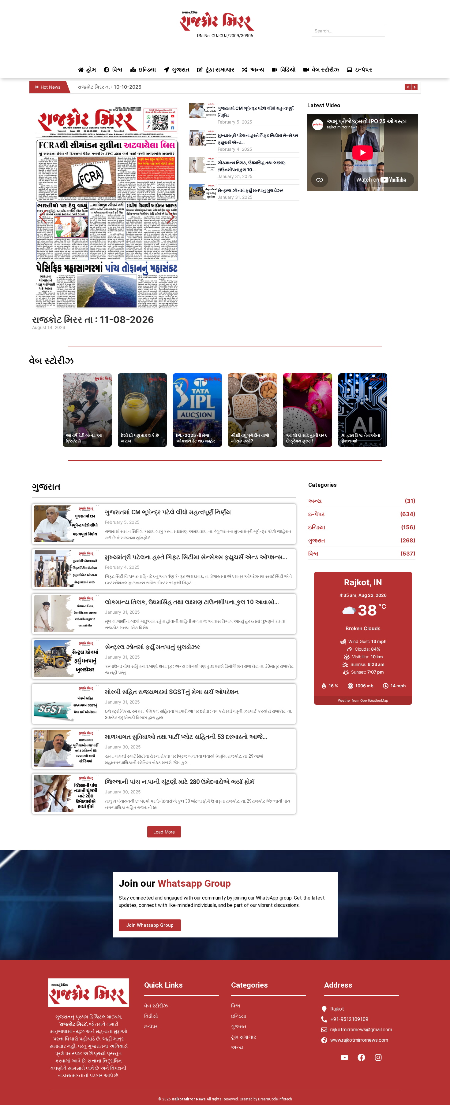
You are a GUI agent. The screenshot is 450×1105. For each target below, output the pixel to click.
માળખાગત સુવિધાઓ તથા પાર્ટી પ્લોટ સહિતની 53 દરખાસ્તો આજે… (186, 737)
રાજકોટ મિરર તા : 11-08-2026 (93, 319)
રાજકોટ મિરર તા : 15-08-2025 (110, 87)
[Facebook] (361, 1057)
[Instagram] (378, 1057)
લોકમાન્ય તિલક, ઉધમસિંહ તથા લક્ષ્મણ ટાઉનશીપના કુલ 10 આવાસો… (192, 602)
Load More (164, 831)
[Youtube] (344, 1057)
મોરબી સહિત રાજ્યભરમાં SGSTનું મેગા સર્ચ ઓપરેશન (172, 692)
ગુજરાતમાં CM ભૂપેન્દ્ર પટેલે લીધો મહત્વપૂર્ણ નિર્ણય (256, 111)
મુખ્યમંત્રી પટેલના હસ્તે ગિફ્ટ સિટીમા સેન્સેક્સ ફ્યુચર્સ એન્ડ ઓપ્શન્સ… (196, 557)
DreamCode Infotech (275, 1099)
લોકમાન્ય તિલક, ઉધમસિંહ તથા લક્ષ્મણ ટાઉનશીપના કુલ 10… (252, 166)
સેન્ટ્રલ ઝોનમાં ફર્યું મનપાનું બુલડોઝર (250, 190)
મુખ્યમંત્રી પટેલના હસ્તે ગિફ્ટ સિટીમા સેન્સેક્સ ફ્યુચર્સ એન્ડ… (258, 139)
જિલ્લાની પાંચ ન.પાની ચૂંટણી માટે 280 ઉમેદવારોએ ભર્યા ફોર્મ (179, 781)
